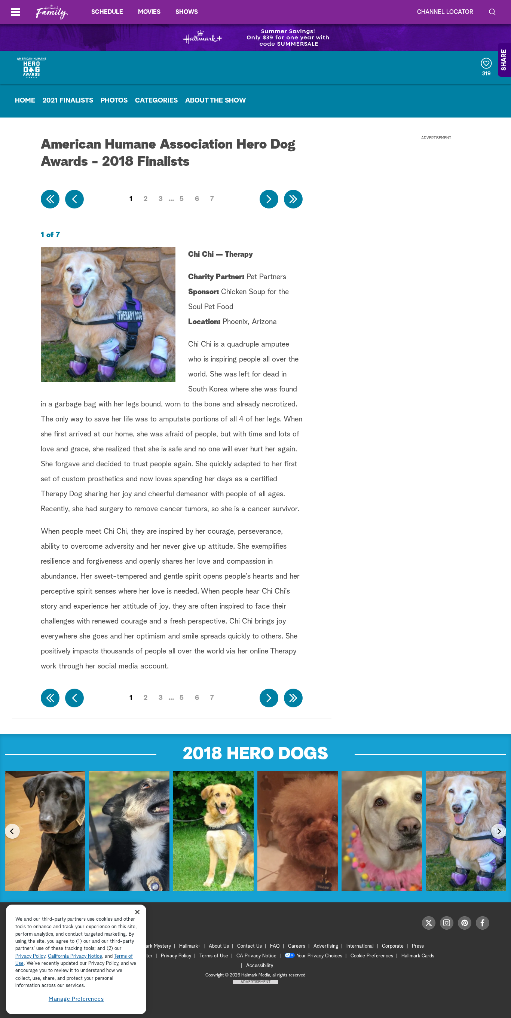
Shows (186, 12)
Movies (149, 12)
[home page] (52, 12)
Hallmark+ (190, 946)
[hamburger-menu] (15, 11)
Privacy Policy (176, 956)
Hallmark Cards (417, 956)
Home (25, 100)
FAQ (275, 946)
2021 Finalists (68, 100)
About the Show (215, 100)
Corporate (393, 946)
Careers (296, 946)
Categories (156, 100)
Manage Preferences (76, 999)
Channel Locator (445, 12)
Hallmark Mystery (152, 946)
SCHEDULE (107, 12)
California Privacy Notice (75, 956)
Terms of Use (213, 956)
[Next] (498, 831)
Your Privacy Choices (319, 956)
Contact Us (249, 946)
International (360, 946)
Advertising (325, 946)
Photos (114, 100)
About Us (219, 946)
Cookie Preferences (372, 956)
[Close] (137, 912)
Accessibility (259, 965)
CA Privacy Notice (256, 956)
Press (418, 946)
